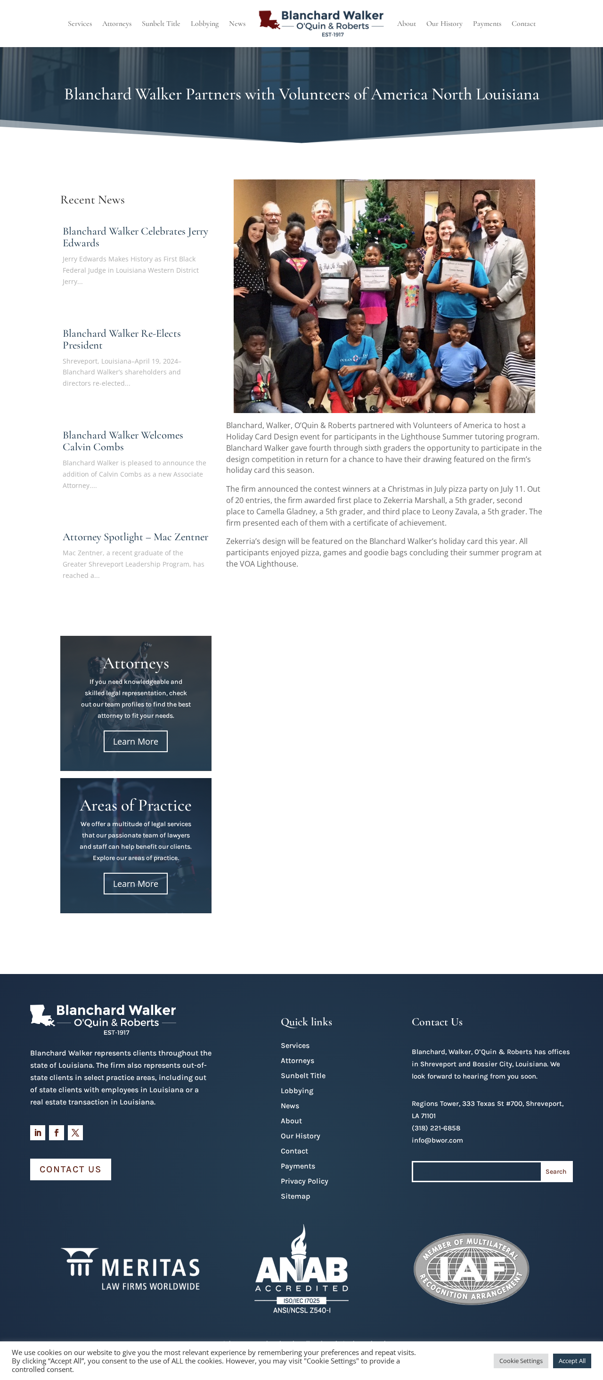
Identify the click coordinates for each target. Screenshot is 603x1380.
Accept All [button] (572, 1360)
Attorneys (116, 23)
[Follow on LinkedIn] (37, 1132)
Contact (524, 23)
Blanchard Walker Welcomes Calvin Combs (123, 441)
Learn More (135, 741)
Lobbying (205, 23)
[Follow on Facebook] (56, 1132)
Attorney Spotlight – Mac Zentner (135, 537)
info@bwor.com (437, 1140)
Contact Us (71, 1169)
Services (80, 23)
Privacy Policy (304, 1181)
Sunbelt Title (161, 23)
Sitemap (295, 1196)
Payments (487, 23)
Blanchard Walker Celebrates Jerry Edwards (135, 237)
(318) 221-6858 (436, 1128)
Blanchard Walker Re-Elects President (122, 339)
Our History (444, 23)
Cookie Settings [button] (521, 1360)
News (237, 23)
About (406, 23)
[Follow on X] (75, 1132)
